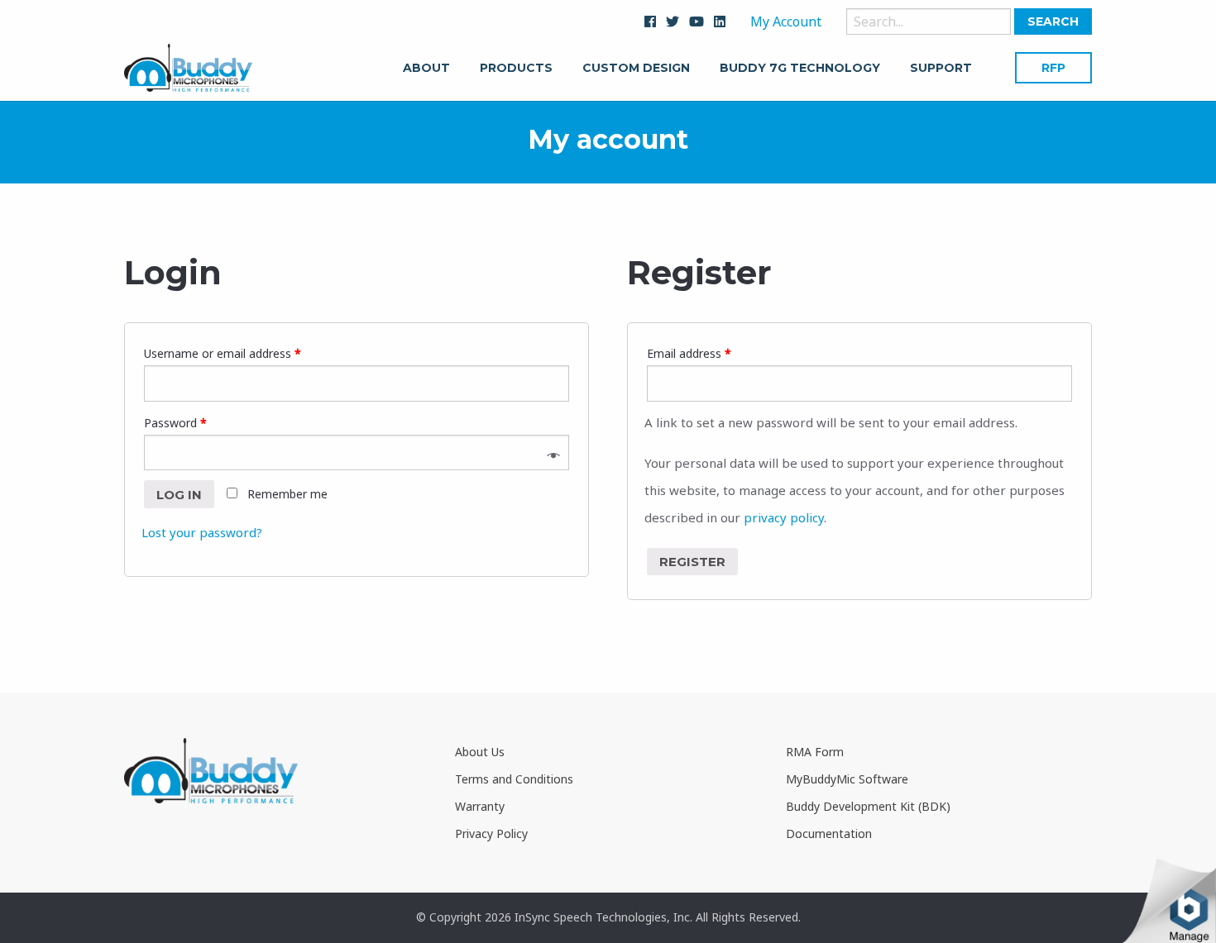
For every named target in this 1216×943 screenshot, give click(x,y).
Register (692, 561)
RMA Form (815, 752)
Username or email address (222, 353)
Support (941, 68)
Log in (179, 494)
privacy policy (784, 517)
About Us (480, 752)
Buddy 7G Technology (800, 68)
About (426, 68)
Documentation (829, 833)
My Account (785, 21)
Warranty (480, 806)
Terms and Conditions (514, 779)
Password (175, 423)
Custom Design (636, 68)
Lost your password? (201, 532)
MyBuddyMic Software (847, 779)
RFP (1053, 67)
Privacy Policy (491, 833)
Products (516, 68)
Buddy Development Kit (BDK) (868, 806)
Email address (689, 353)
